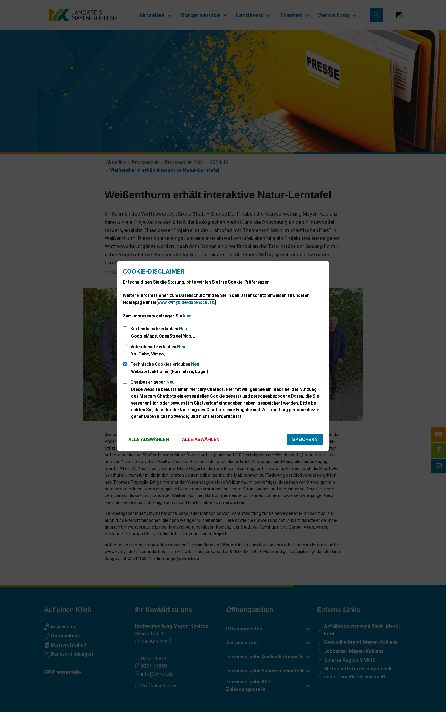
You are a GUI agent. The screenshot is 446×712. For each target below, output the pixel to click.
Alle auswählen (148, 439)
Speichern (305, 439)
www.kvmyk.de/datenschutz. (186, 302)
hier (187, 316)
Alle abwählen (201, 439)
